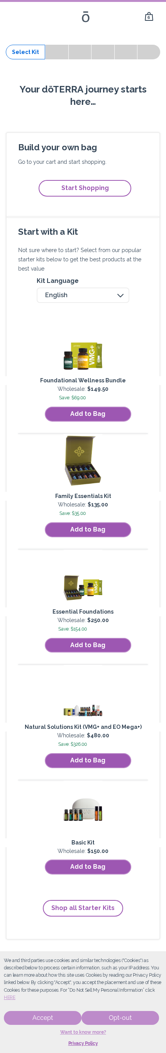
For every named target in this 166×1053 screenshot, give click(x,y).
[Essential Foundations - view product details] (83, 578)
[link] (149, 17)
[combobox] (83, 295)
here (9, 997)
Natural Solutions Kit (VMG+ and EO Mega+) (83, 727)
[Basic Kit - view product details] (83, 809)
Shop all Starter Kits (83, 908)
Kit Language (58, 280)
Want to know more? (83, 1032)
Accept (42, 1017)
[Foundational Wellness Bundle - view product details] (83, 347)
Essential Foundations (83, 612)
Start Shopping (85, 188)
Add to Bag (87, 413)
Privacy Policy (83, 1043)
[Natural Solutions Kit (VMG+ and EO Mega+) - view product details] (83, 694)
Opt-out (120, 1017)
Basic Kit (83, 842)
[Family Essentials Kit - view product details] (83, 463)
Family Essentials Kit (83, 496)
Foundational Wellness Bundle (83, 380)
